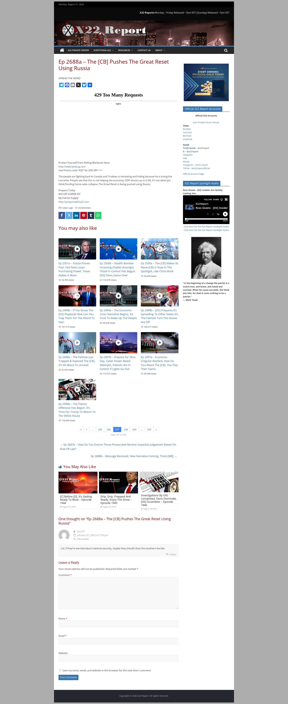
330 (149, 429)
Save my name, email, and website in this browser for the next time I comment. (106, 670)
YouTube (187, 132)
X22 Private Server (78, 50)
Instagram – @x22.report (195, 164)
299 (134, 429)
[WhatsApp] (98, 215)
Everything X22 (102, 50)
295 (100, 429)
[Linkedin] (76, 215)
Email (62, 636)
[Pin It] (83, 215)
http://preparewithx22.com (73, 202)
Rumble (187, 129)
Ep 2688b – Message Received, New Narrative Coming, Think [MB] (134, 456)
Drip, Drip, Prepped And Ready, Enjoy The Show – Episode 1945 (116, 500)
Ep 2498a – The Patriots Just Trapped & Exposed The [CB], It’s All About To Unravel (76, 361)
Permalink (83, 539)
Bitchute (187, 135)
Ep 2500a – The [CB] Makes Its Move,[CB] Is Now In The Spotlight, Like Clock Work (159, 267)
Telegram (187, 154)
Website (63, 653)
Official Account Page (193, 173)
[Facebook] (61, 215)
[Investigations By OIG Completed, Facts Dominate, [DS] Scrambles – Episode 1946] (159, 473)
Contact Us (144, 50)
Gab (185, 158)
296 (109, 429)
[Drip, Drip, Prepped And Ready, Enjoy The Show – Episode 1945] (118, 473)
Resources (124, 50)
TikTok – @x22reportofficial (196, 168)
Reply (173, 554)
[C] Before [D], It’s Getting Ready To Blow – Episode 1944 (76, 500)
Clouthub (187, 139)
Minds (186, 161)
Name (62, 618)
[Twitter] (69, 215)
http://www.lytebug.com (72, 166)
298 (126, 429)
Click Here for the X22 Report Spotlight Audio (206, 226)
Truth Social (189, 148)
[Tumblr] (91, 215)
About (158, 50)
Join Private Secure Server (206, 122)
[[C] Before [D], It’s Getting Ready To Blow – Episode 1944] (78, 473)
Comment (65, 575)
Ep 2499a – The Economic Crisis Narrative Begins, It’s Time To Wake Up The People (118, 314)
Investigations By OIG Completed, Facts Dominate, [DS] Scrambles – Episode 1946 (159, 500)
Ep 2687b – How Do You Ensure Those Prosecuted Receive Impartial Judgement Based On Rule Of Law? (118, 447)
